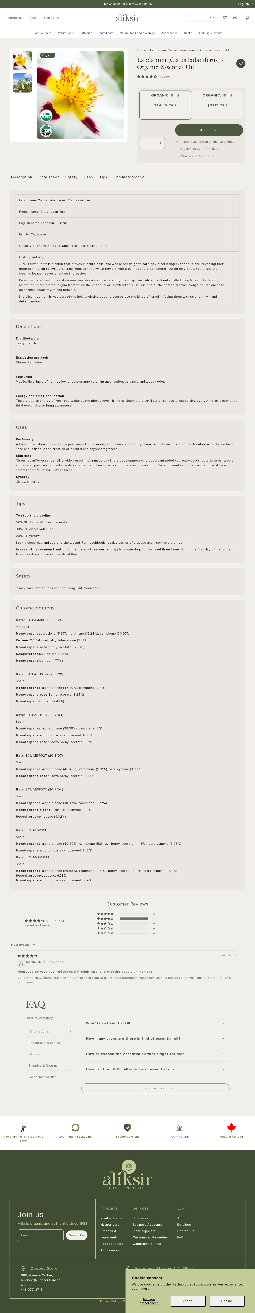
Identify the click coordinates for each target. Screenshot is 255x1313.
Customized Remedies (150, 1237)
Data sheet (49, 177)
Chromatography (129, 177)
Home (141, 50)
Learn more (140, 1289)
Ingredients (106, 32)
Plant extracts (42, 32)
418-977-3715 (32, 1290)
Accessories (169, 32)
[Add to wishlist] (240, 63)
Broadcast (108, 1231)
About (182, 1218)
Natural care (66, 32)
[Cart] (247, 18)
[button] (51, 18)
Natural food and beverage (137, 32)
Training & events (210, 32)
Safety (71, 177)
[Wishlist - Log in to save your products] (225, 18)
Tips (103, 177)
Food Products (112, 1244)
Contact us (185, 1231)
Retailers (184, 1225)
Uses (88, 177)
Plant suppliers (144, 1231)
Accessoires (110, 1250)
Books (188, 32)
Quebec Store (44, 1268)
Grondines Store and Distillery (164, 1268)
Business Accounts (147, 1225)
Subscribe (76, 1235)
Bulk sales (140, 1218)
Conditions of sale (147, 1244)
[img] (28, 956)
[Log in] (235, 18)
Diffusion (86, 32)
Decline (227, 1301)
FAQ (180, 1237)
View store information (197, 156)
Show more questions (155, 1088)
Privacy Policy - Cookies (117, 1301)
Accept (188, 1301)
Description (21, 177)
